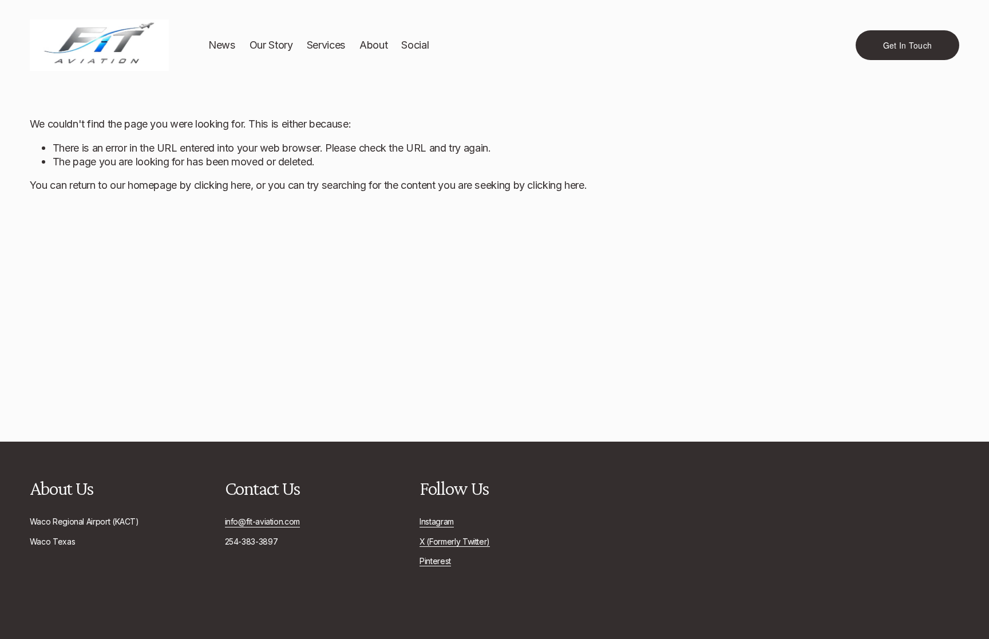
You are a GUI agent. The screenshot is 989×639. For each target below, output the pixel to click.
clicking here (222, 184)
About (373, 44)
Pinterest (435, 561)
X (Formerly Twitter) (455, 541)
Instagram (437, 521)
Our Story (271, 44)
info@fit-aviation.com (262, 521)
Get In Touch (907, 45)
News (222, 44)
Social (415, 44)
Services (326, 44)
